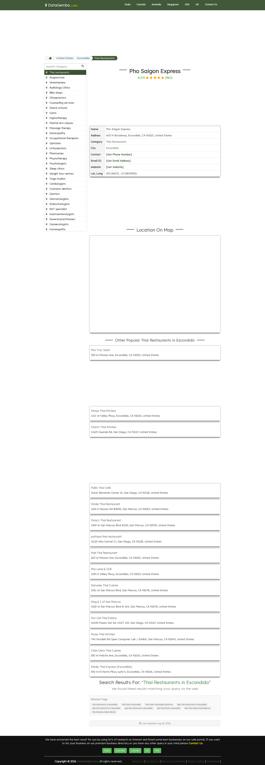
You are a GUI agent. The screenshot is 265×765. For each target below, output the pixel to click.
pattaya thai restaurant (106, 536)
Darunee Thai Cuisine (104, 585)
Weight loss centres (61, 173)
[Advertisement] (132, 33)
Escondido (83, 58)
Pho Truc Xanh (100, 350)
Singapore (173, 4)
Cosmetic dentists (60, 188)
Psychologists (57, 163)
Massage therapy (60, 128)
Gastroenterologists (61, 214)
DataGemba (62, 5)
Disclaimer (213, 761)
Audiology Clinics (59, 87)
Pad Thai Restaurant (104, 553)
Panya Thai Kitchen (103, 411)
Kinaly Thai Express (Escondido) (111, 667)
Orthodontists (57, 148)
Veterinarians (57, 82)
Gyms (52, 112)
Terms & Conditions (173, 761)
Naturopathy (57, 133)
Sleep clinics (56, 168)
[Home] (50, 58)
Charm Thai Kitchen (103, 427)
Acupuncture (57, 77)
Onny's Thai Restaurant (106, 520)
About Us (138, 761)
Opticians (55, 143)
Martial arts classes (61, 123)
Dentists (54, 193)
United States (64, 58)
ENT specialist (58, 209)
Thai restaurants (59, 72)
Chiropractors (57, 97)
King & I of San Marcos (106, 602)
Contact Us (211, 4)
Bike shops (56, 92)
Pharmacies (56, 153)
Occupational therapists (64, 138)
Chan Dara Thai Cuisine (106, 650)
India (128, 4)
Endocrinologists (59, 204)
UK (197, 4)
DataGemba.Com (87, 761)
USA (187, 4)
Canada (141, 4)
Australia (156, 4)
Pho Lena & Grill (101, 569)
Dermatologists (59, 198)
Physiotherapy (58, 158)
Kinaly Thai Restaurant (105, 504)
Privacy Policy (195, 761)
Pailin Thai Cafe (101, 488)
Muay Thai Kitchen (103, 634)
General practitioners (62, 219)
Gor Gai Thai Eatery (104, 618)
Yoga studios (57, 178)
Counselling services (61, 102)
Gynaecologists (59, 224)
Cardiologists (57, 183)
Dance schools (58, 107)
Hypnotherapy (58, 117)
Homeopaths (57, 229)
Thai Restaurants (104, 58)
